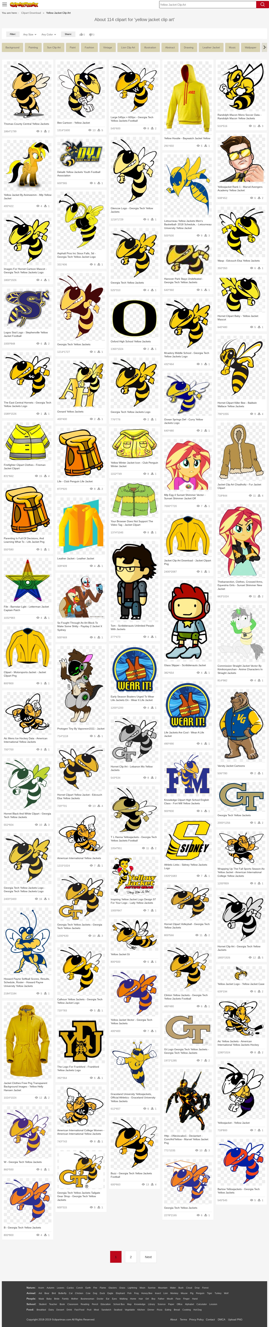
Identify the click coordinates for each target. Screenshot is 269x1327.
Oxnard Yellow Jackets (70, 411)
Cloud (189, 1288)
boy (153, 1299)
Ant (40, 1293)
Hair (141, 1299)
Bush (181, 1288)
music (232, 47)
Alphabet (189, 1304)
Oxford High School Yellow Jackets (131, 341)
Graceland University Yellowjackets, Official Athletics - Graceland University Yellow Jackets (133, 1098)
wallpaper (250, 47)
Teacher (53, 1304)
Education (106, 1304)
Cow (88, 1293)
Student (42, 1304)
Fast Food (79, 1310)
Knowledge (139, 1304)
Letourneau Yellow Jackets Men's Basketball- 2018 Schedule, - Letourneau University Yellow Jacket (188, 224)
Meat (96, 1310)
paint (73, 47)
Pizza (159, 1310)
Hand (195, 1299)
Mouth (170, 1299)
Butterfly (62, 1293)
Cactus (70, 1288)
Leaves (60, 1288)
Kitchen (141, 1310)
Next (148, 1257)
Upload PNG (235, 1319)
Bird (54, 1293)
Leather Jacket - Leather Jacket (75, 558)
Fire (95, 1288)
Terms (183, 1319)
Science (162, 1304)
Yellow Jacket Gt (120, 954)
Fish (129, 1293)
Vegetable (130, 1310)
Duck (102, 1293)
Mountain (162, 1288)
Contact (210, 1319)
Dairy (51, 1310)
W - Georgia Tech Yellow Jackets (23, 1162)
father (161, 1299)
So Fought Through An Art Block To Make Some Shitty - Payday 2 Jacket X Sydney (79, 626)
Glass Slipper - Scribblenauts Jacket (185, 665)
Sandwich (106, 1310)
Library (151, 1304)
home (133, 1299)
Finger (186, 1299)
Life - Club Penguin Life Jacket (75, 481)
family (65, 1299)
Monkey (174, 1293)
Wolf (226, 1293)
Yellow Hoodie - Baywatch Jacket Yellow (187, 138)
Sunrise (152, 1288)
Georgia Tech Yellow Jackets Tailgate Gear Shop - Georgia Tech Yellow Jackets (78, 1196)
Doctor (100, 1299)
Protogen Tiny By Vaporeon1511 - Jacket (80, 728)
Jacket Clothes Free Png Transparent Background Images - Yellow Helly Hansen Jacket (25, 1087)
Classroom (72, 1304)
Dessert (60, 1310)
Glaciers (113, 1288)
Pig (191, 1293)
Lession (213, 1304)
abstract (170, 47)
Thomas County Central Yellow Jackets (26, 123)
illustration (150, 47)
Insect (158, 1293)
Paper (171, 1304)
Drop (197, 1288)
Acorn (41, 1288)
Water (173, 1288)
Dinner (150, 1310)
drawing (188, 47)
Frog (136, 1293)
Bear (46, 1293)
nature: (31, 1287)
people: (31, 1298)
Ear (107, 1299)
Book (62, 1304)
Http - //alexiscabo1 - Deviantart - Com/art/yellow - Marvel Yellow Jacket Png (186, 1139)
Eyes (114, 1299)
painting (33, 47)
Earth (88, 1288)
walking (123, 1299)
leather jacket (211, 47)
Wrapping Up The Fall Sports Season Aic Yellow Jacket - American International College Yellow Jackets (241, 872)
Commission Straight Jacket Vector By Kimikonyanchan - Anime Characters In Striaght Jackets (240, 669)
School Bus (119, 1304)
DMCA (221, 1319)
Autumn (50, 1288)
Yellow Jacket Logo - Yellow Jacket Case (241, 983)
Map (129, 1304)
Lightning (132, 1288)
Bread (177, 1310)
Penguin (200, 1293)
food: (30, 1309)
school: (31, 1304)
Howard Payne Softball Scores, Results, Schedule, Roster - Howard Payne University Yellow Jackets (27, 982)
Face (178, 1299)
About (173, 1319)
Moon (142, 1288)
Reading (85, 1304)
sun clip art (54, 47)
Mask (41, 1299)
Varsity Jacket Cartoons (231, 765)
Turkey (218, 1293)
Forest (205, 1288)
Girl (147, 1299)
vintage (107, 47)
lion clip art (128, 47)
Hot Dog (197, 1310)
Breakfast (41, 1310)
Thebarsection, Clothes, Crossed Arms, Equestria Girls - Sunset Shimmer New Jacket (240, 585)
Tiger (209, 1293)
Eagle (110, 1293)
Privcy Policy (196, 1319)
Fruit (89, 1310)
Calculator (202, 1304)
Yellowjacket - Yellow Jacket (234, 1122)
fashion (89, 47)
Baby (49, 1299)
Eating (168, 1310)
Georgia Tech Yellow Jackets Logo (130, 411)
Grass (122, 1288)
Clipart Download (31, 12)
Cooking (186, 1310)
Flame (103, 1288)
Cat (70, 1293)
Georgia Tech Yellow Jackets (127, 282)
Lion (165, 1293)
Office (179, 1304)
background (12, 47)
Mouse (184, 1293)
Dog (95, 1293)
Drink (69, 1310)
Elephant (120, 1293)
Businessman (87, 1299)
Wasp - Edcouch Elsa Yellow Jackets (239, 260)
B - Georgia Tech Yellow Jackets (22, 1227)
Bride (56, 1299)
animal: (31, 1293)
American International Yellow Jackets (79, 858)
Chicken (79, 1293)
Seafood (118, 1310)
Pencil (95, 1304)
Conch (79, 1288)
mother (74, 1299)
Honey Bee (146, 1293)
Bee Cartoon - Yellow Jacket (73, 122)
